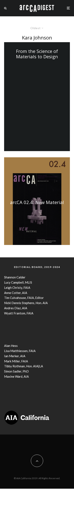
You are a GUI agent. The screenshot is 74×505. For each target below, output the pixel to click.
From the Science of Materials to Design (37, 53)
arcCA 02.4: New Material (37, 202)
